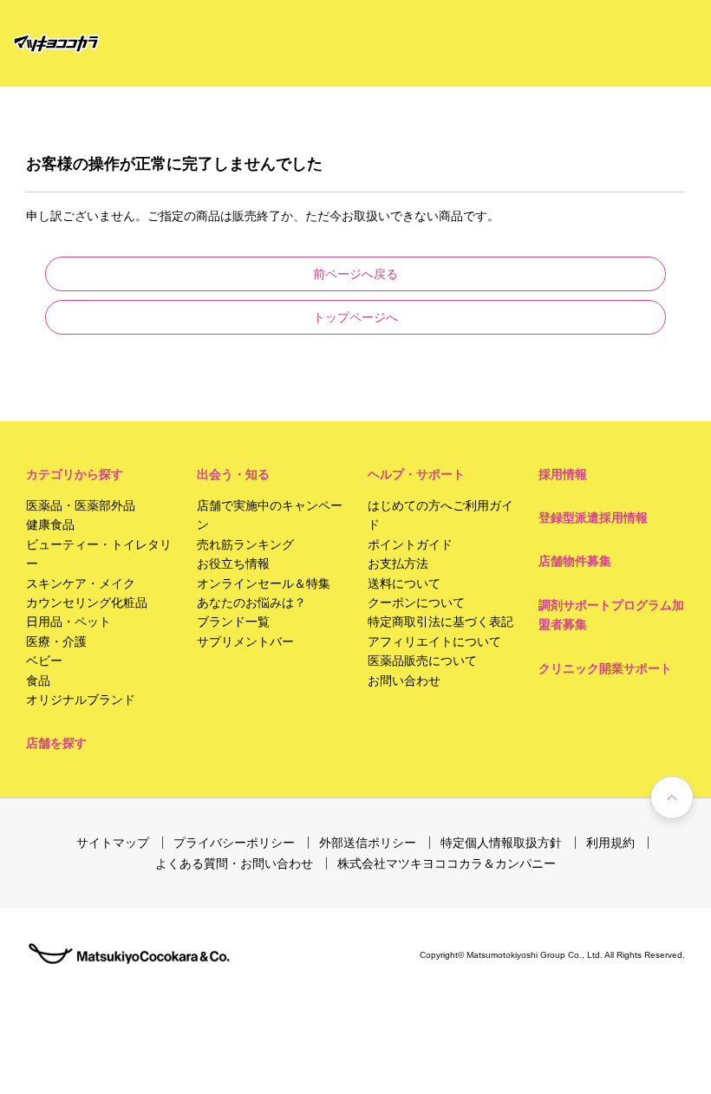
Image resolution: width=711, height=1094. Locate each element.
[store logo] (56, 43)
